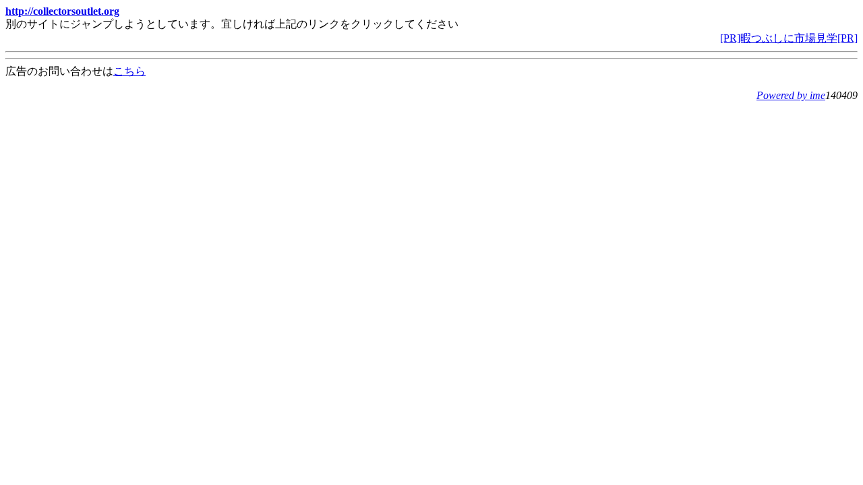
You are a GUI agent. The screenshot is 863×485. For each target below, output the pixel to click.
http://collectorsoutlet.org (62, 11)
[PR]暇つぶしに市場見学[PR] (789, 38)
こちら (129, 71)
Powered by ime (790, 95)
